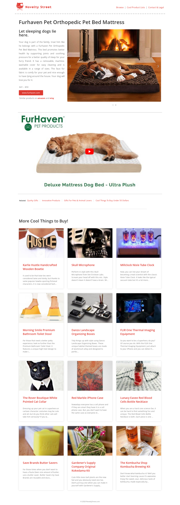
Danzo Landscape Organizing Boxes (83, 332)
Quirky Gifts (32, 200)
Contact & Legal (156, 7)
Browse (120, 7)
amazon (41, 98)
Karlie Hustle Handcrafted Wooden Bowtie (40, 267)
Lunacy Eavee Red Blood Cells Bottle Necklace (136, 399)
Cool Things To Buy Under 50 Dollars (112, 200)
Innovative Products (51, 200)
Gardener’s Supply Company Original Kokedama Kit (84, 466)
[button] (31, 92)
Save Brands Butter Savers (40, 463)
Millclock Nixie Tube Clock (137, 265)
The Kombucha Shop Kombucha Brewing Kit (135, 464)
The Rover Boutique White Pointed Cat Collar (40, 399)
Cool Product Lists (136, 7)
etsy (52, 98)
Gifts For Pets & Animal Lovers (78, 200)
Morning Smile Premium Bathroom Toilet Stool (39, 332)
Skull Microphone (83, 265)
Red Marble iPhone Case (87, 398)
